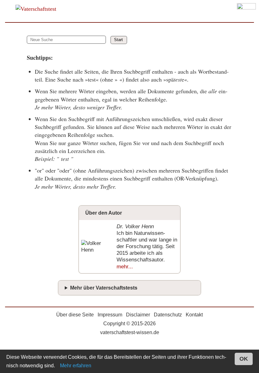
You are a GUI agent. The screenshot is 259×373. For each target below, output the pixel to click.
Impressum (110, 314)
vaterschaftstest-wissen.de (129, 332)
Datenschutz (168, 314)
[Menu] (246, 11)
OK (243, 359)
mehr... (125, 267)
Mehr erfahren (75, 365)
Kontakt (194, 314)
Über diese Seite (75, 314)
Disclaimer (138, 314)
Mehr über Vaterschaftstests (103, 287)
